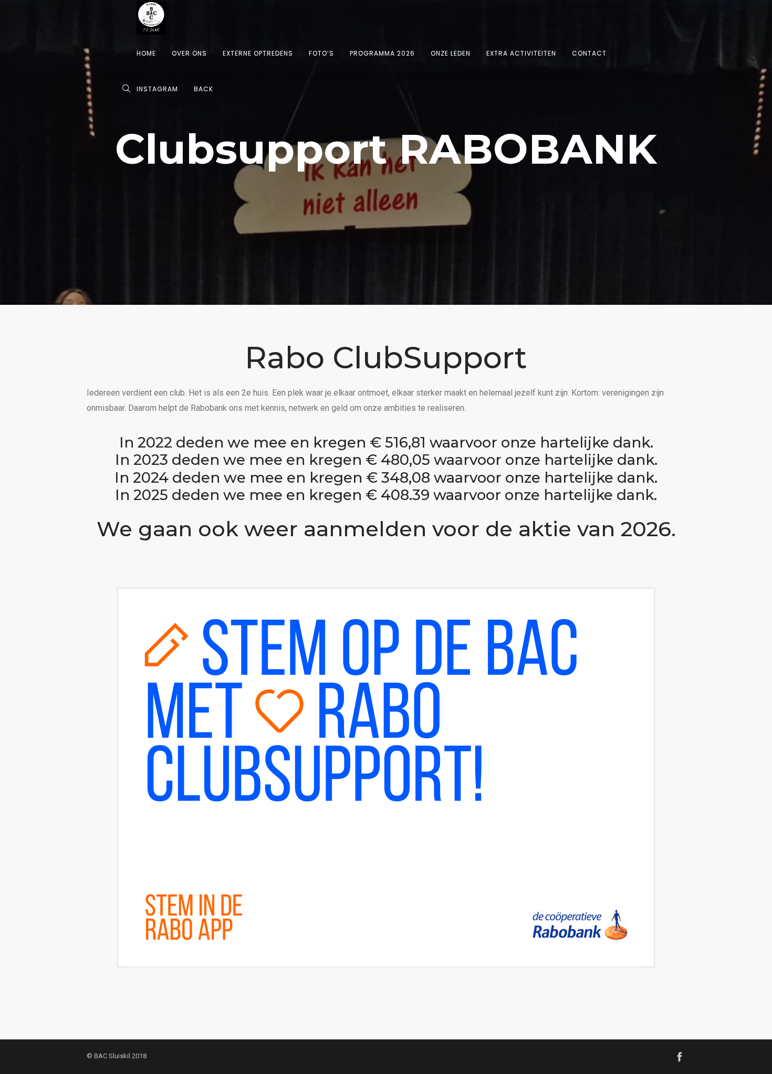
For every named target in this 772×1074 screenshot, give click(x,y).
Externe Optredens (258, 53)
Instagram (157, 88)
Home (146, 53)
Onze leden (451, 53)
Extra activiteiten (521, 53)
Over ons (189, 53)
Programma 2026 (382, 53)
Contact (589, 53)
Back (203, 88)
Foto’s (321, 53)
